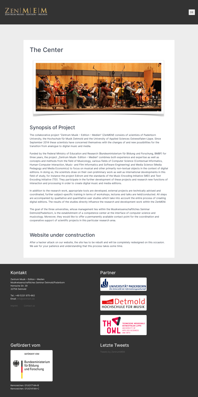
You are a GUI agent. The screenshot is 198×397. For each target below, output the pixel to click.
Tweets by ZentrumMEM (112, 351)
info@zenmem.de (26, 298)
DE (192, 12)
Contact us (29, 305)
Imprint (14, 305)
